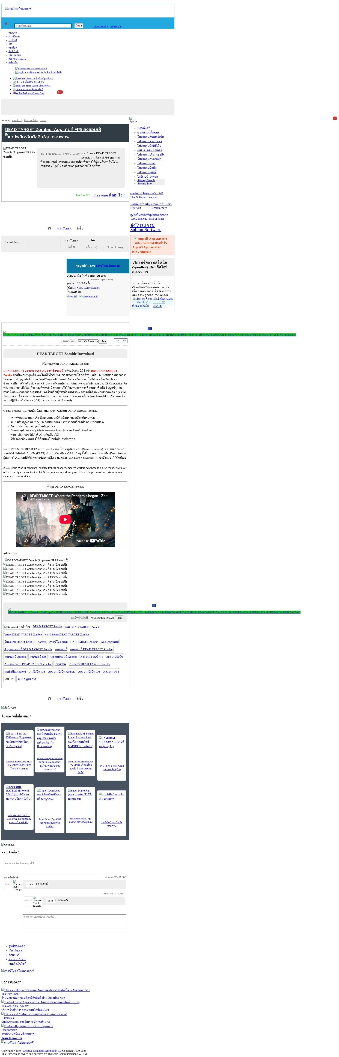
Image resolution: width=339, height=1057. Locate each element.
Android (94, 296)
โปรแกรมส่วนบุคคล (149, 141)
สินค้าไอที (13, 51)
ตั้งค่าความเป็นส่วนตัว (14, 1047)
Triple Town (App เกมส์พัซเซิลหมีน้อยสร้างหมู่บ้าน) (50, 823)
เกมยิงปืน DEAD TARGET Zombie (89, 664)
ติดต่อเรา (14, 954)
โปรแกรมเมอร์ (146, 163)
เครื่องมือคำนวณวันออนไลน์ (30, 93)
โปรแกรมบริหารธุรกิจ (151, 154)
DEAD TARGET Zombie (47, 626)
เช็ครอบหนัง (14, 55)
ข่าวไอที (12, 40)
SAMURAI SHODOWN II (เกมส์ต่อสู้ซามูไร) (112, 768)
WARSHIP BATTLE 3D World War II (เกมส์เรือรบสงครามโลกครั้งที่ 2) (19, 819)
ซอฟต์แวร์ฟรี (155, 195)
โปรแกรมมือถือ (31, 120)
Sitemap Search (146, 180)
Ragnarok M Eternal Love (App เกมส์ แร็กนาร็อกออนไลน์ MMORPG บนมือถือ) (80, 767)
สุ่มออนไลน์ (37, 89)
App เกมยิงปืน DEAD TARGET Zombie (28, 664)
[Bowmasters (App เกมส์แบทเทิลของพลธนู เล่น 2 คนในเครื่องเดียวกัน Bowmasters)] (50, 738)
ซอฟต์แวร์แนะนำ (161, 206)
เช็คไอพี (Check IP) (34, 82)
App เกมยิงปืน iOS (89, 671)
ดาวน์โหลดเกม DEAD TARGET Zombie (73, 641)
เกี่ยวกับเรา (15, 950)
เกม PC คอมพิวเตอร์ (149, 150)
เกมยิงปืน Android (15, 671)
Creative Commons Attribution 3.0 (42, 1050)
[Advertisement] (81, 177)
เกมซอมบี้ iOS (38, 656)
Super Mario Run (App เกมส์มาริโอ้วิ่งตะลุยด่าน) (81, 820)
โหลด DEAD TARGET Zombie (23, 634)
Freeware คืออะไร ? (108, 195)
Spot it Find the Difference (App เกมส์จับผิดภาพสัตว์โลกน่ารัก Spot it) (19, 765)
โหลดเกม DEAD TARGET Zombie (25, 641)
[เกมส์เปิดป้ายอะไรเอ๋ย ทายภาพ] (111, 797)
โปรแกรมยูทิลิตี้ (146, 172)
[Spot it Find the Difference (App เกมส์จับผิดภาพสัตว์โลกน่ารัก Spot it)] (19, 740)
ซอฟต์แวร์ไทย (139, 195)
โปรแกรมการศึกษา (149, 158)
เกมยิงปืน (60, 664)
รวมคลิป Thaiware (17, 59)
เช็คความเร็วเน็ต (140, 305)
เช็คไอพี (157, 306)
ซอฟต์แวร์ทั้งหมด (148, 132)
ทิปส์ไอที (12, 47)
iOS (75, 296)
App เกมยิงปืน (114, 656)
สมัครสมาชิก (100, 26)
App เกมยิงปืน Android (61, 671)
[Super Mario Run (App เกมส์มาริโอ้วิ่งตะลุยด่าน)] (81, 795)
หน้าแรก (12, 33)
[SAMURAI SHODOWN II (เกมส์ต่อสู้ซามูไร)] (111, 742)
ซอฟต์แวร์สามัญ (140, 206)
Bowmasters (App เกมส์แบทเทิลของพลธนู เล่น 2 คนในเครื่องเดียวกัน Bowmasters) (50, 763)
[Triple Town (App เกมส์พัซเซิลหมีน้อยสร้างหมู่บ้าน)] (50, 795)
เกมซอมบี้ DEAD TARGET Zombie (91, 649)
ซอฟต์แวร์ (42, 68)
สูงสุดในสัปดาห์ (139, 216)
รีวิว (10, 44)
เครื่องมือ (12, 62)
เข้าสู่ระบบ (115, 26)
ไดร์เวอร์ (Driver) (147, 176)
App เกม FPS (111, 671)
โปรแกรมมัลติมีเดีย (149, 145)
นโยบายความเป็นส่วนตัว (47, 1047)
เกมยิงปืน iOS (37, 671)
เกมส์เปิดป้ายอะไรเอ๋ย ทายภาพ (111, 824)
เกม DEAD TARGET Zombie (82, 627)
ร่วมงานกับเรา (17, 959)
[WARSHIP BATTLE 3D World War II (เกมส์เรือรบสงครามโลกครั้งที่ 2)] (19, 793)
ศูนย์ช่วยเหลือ (16, 946)
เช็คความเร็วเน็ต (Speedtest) (39, 78)
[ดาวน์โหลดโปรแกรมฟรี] (18, 8)
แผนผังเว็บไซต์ (17, 963)
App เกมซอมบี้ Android (63, 656)
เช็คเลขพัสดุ (44, 85)
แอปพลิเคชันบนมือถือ (51, 72)
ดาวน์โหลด (14, 36)
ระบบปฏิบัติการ (26, 678)
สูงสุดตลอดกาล (158, 216)
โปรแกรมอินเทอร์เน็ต (150, 136)
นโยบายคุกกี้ (73, 1047)
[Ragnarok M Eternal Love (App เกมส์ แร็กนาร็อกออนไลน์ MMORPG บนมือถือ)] (81, 740)
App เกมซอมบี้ (110, 641)
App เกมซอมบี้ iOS (91, 656)
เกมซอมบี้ (61, 649)
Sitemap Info (144, 183)
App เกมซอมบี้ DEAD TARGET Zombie (28, 649)
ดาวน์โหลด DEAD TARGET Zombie (67, 634)
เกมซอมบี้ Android (15, 656)
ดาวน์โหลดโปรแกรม (108, 266)
